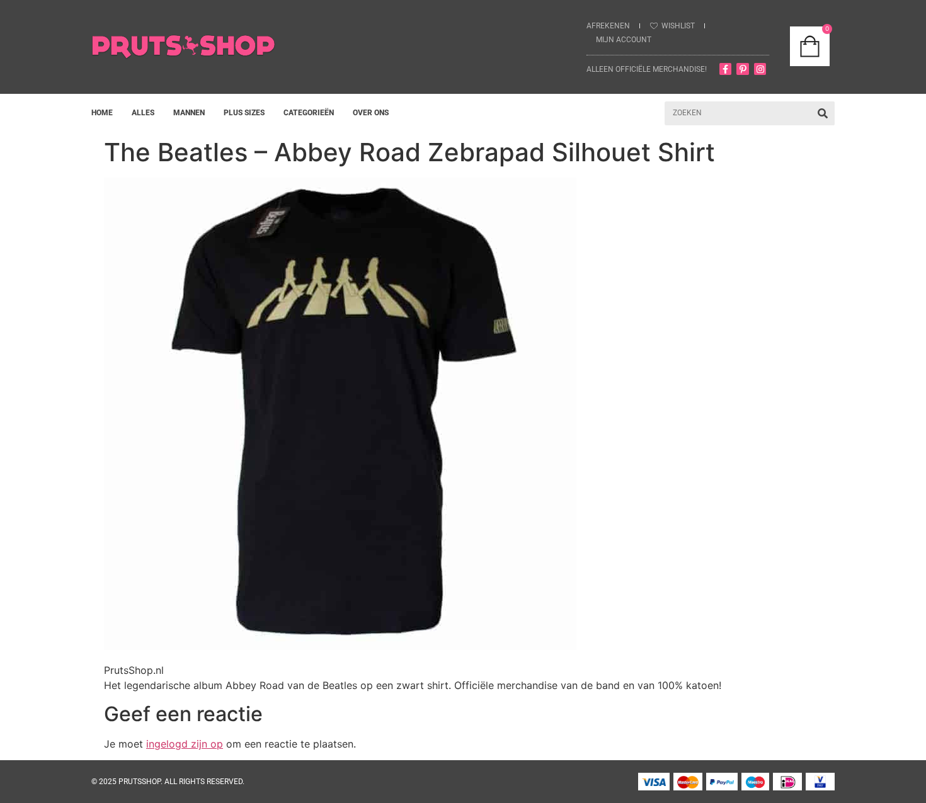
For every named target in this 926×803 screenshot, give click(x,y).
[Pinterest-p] (742, 69)
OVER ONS (371, 112)
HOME (102, 112)
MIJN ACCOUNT (623, 39)
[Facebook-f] (725, 69)
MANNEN (189, 112)
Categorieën (308, 112)
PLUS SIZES (244, 112)
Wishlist (678, 25)
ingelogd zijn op (184, 744)
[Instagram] (760, 69)
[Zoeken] (823, 113)
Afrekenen (608, 25)
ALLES (143, 112)
